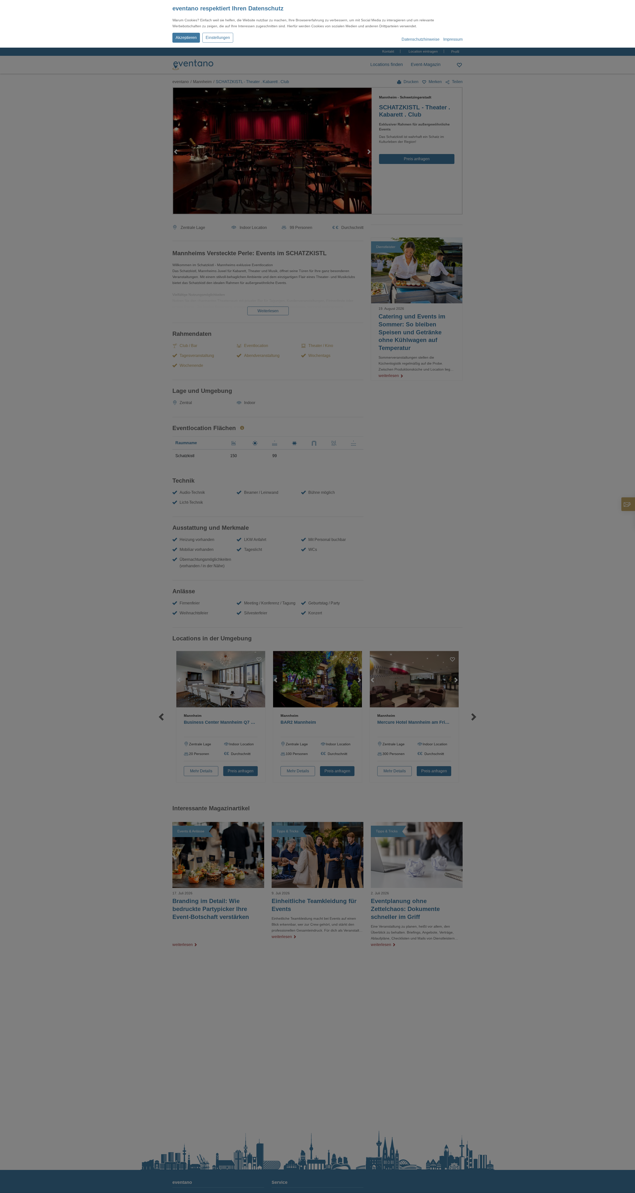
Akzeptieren (186, 37)
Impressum (453, 39)
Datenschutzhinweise (421, 39)
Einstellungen (218, 37)
